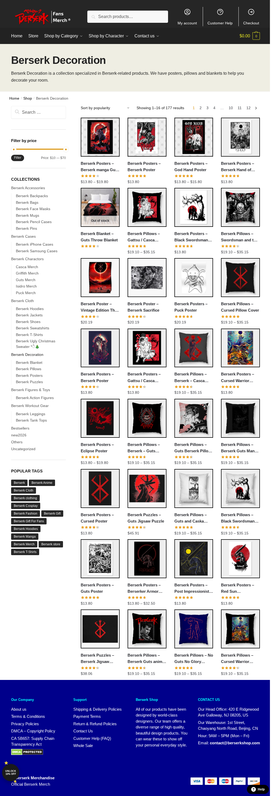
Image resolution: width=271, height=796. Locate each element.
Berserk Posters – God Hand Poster (190, 166)
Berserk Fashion (25, 513)
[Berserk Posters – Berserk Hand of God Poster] (240, 137)
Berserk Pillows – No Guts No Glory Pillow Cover (193, 659)
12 (248, 108)
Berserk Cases (23, 236)
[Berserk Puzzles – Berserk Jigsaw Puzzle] (100, 629)
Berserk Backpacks (32, 196)
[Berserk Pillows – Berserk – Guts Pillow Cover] (147, 418)
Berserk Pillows (28, 369)
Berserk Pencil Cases (34, 222)
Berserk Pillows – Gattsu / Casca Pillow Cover (144, 237)
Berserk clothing (25, 498)
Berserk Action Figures (35, 398)
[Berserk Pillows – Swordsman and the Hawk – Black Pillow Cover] (240, 207)
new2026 (18, 435)
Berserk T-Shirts (29, 335)
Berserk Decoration (27, 354)
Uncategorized (23, 449)
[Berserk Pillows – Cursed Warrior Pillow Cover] (240, 629)
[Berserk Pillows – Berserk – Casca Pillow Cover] (194, 348)
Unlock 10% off (10, 772)
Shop (27, 98)
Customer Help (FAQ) (92, 738)
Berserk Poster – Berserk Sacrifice (143, 307)
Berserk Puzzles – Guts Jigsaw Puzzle (146, 517)
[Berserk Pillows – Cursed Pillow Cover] (240, 278)
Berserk (19, 483)
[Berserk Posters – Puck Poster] (194, 278)
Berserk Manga (25, 536)
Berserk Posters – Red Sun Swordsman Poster (238, 589)
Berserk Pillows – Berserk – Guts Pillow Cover (144, 448)
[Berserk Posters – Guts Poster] (100, 559)
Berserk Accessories (28, 188)
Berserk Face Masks (33, 209)
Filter (17, 158)
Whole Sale (83, 745)
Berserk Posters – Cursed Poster (97, 517)
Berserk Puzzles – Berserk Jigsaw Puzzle (97, 659)
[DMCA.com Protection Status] (27, 753)
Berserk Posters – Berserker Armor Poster (144, 589)
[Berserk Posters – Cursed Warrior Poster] (240, 348)
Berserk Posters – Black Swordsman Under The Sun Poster (191, 237)
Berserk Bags (27, 202)
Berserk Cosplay (26, 506)
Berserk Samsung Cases (36, 251)
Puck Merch (26, 293)
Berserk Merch (24, 544)
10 (231, 108)
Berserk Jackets (29, 315)
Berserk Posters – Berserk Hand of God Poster (237, 167)
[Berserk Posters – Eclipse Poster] (100, 418)
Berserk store (50, 544)
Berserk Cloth (22, 301)
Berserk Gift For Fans (29, 521)
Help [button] (261, 789)
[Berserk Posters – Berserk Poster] (147, 137)
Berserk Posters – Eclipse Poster (97, 447)
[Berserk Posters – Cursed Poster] (100, 488)
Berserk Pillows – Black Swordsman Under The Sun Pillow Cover (238, 518)
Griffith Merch (27, 273)
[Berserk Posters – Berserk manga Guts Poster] (100, 137)
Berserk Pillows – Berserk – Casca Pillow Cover (190, 378)
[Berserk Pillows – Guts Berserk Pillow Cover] (194, 418)
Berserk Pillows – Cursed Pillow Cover (240, 307)
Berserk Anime (41, 483)
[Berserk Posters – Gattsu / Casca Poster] (147, 348)
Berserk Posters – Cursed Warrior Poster (237, 378)
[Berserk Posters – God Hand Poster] (194, 137)
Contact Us (83, 731)
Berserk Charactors (27, 259)
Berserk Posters (29, 375)
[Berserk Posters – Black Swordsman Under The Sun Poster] (194, 207)
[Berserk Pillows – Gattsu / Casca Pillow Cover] (147, 207)
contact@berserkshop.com (235, 743)
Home (14, 98)
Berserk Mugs (27, 215)
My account (187, 23)
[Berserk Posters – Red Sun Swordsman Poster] (240, 559)
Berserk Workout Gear (30, 406)
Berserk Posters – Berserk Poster (144, 166)
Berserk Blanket (29, 362)
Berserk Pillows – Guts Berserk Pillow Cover (192, 448)
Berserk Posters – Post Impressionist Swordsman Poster (192, 589)
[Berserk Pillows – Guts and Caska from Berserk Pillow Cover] (194, 488)
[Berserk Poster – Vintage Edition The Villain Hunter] (100, 278)
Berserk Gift (52, 513)
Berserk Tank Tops (31, 420)
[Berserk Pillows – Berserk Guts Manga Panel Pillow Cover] (240, 418)
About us (18, 709)
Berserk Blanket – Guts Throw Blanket (99, 236)
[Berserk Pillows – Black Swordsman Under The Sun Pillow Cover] (240, 488)
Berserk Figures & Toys (30, 390)
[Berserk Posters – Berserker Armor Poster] (147, 559)
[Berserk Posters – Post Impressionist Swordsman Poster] (194, 559)
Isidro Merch (26, 286)
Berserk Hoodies (30, 309)
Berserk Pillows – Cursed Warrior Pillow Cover (237, 659)
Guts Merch (25, 280)
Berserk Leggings (30, 414)
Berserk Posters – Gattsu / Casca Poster (144, 378)
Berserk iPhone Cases (34, 244)
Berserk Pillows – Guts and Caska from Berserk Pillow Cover (192, 518)
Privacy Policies (25, 724)
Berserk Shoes (28, 322)
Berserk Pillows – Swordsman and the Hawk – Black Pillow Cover (239, 237)
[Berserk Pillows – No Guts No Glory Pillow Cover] (194, 629)
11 (240, 108)
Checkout (251, 23)
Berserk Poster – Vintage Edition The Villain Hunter (99, 308)
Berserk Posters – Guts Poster (97, 588)
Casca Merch (27, 267)
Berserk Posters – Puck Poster (190, 307)
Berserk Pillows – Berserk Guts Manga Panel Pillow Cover (240, 448)
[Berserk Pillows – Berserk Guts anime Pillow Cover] (147, 629)
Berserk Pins (26, 228)
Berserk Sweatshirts (32, 328)
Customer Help (220, 23)
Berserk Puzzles (29, 382)
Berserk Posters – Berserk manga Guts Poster (100, 167)
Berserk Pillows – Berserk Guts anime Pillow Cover (146, 659)
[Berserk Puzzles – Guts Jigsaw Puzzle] (147, 488)
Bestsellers (20, 428)
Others (16, 442)
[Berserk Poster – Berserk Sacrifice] (147, 278)
